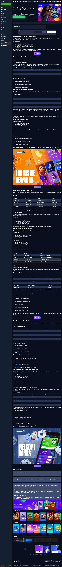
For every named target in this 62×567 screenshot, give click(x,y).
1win (14, 23)
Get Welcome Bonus (51, 32)
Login (54, 1)
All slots (55, 522)
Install (39, 551)
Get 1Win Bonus (37, 53)
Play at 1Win (37, 317)
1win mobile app (16, 371)
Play (46, 508)
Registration (59, 1)
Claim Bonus (37, 187)
